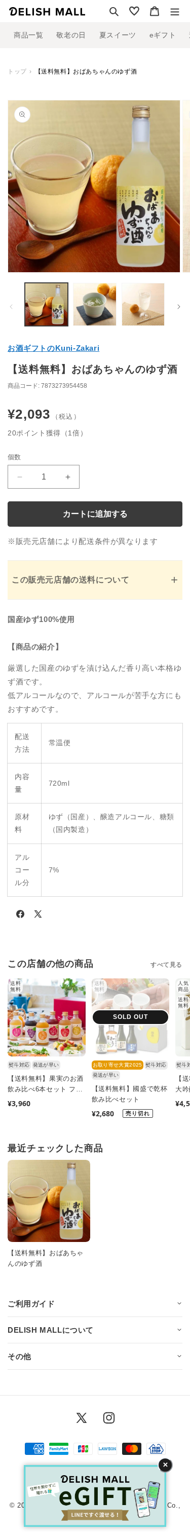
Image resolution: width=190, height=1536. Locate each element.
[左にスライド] (11, 307)
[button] (114, 11)
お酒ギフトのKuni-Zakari (53, 348)
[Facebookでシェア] (20, 916)
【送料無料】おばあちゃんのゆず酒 (46, 1258)
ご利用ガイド (31, 1303)
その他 (19, 1356)
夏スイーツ (117, 35)
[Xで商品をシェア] (38, 916)
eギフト (162, 35)
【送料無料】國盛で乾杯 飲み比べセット (130, 1094)
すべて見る (166, 964)
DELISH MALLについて (51, 1330)
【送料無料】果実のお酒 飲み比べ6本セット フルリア (46, 1085)
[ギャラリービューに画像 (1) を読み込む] (46, 304)
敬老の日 (71, 35)
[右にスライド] (179, 307)
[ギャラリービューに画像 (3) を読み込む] (143, 304)
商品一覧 (28, 35)
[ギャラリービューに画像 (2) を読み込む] (94, 304)
